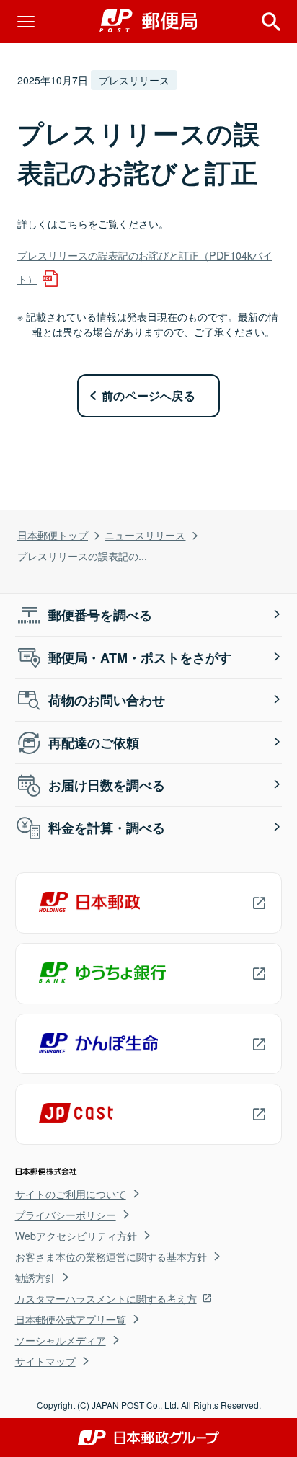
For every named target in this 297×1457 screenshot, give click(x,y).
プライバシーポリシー (65, 1215)
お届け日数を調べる (106, 785)
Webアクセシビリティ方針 (76, 1235)
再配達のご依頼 (93, 742)
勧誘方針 (35, 1277)
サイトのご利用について (70, 1194)
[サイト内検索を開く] (271, 21)
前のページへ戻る (148, 395)
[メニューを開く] (26, 21)
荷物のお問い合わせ (106, 700)
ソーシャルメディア (60, 1340)
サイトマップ (45, 1361)
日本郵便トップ (52, 534)
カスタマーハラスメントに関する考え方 (106, 1298)
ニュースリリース (145, 534)
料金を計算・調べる (106, 827)
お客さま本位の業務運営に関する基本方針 (111, 1256)
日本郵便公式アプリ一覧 (70, 1319)
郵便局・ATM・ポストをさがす (139, 657)
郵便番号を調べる (100, 615)
